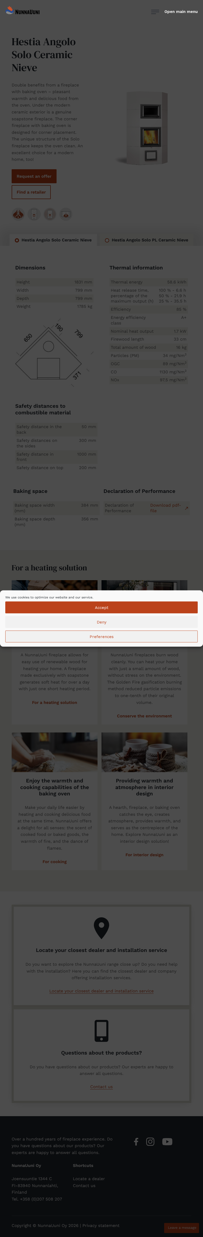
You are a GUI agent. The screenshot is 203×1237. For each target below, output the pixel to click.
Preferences (102, 636)
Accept (101, 607)
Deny (102, 622)
